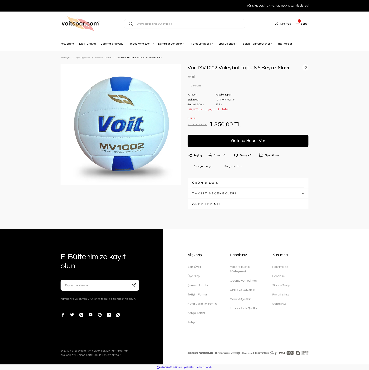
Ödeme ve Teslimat (243, 280)
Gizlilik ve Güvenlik (242, 289)
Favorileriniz (280, 294)
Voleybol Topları (223, 94)
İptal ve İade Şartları (244, 308)
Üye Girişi (194, 276)
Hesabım (278, 276)
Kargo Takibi (196, 312)
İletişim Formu (197, 294)
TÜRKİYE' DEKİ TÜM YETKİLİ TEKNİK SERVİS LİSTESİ (277, 5)
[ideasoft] (164, 367)
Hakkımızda (280, 266)
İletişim (192, 322)
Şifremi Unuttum (199, 285)
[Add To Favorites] (305, 67)
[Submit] (133, 285)
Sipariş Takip (281, 285)
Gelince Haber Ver (248, 141)
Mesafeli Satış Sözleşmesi (240, 269)
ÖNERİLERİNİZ (206, 204)
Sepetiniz (279, 303)
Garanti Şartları (240, 299)
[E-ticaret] (184, 367)
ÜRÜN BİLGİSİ (206, 182)
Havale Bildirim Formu (202, 303)
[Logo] (89, 24)
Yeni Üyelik (195, 266)
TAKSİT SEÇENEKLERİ (214, 193)
